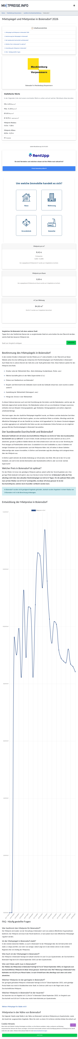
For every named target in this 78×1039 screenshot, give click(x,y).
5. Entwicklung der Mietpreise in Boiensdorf (15, 48)
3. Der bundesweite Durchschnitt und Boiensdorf (16, 40)
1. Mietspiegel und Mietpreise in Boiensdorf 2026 (16, 32)
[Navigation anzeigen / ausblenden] (74, 5)
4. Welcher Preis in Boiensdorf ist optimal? (15, 44)
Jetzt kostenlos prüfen (39, 168)
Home (3, 13)
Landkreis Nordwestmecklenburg (32, 13)
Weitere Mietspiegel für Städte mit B (14, 1007)
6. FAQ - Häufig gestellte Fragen (12, 52)
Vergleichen (71, 342)
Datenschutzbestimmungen (40, 1030)
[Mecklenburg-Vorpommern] (39, 70)
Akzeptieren (39, 1035)
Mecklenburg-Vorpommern (14, 13)
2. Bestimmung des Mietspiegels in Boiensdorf (16, 36)
